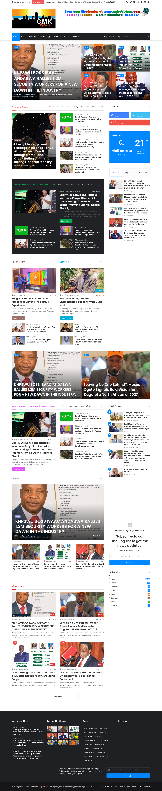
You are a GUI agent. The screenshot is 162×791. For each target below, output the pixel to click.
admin (18, 166)
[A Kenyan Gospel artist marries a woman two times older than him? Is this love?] (116, 416)
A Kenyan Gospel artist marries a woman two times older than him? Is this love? (136, 415)
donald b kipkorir (89, 740)
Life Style (54, 37)
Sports (76, 37)
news (23, 37)
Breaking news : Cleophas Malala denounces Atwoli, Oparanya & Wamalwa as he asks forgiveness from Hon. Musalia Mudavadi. (136, 440)
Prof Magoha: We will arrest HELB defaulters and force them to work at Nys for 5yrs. (136, 426)
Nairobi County (97, 748)
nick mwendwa (89, 752)
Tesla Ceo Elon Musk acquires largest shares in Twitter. (39, 340)
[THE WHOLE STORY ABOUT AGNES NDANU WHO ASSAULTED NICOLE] (52, 742)
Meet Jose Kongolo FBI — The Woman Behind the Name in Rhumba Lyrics (87, 329)
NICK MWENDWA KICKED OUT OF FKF (136, 470)
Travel (88, 107)
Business (56, 107)
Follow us (122, 721)
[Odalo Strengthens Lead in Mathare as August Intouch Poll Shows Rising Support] (116, 211)
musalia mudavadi (101, 744)
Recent (116, 172)
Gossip (66, 37)
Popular (128, 172)
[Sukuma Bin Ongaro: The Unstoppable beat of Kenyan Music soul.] (66, 168)
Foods (62, 107)
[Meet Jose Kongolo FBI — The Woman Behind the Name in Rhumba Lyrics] (66, 327)
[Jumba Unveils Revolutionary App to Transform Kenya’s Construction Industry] (66, 142)
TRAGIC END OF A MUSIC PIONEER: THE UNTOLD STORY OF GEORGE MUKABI (88, 341)
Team (128, 787)
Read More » (66, 221)
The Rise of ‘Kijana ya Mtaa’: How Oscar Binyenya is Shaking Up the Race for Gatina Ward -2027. (132, 89)
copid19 (101, 732)
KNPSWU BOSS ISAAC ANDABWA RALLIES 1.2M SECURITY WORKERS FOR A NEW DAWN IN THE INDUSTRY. (46, 81)
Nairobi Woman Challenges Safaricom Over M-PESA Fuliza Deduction (88, 119)
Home (15, 37)
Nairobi (86, 748)
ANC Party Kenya (90, 732)
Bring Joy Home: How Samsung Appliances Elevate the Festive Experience (88, 131)
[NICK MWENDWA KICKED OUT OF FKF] (116, 472)
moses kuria (88, 744)
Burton (15, 295)
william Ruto (88, 760)
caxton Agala (21, 536)
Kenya (106, 740)
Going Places (116, 605)
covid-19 (98, 736)
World (32, 37)
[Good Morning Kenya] (34, 18)
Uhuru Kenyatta (101, 756)
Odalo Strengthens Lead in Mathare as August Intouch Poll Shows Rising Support (76, 2)
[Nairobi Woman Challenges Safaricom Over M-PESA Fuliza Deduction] (66, 117)
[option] (81, 72)
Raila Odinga (88, 756)
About (122, 787)
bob (62, 295)
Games (68, 107)
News (17, 47)
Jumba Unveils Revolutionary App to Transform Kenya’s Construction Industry (89, 144)
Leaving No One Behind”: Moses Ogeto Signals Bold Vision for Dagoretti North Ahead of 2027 (98, 61)
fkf (99, 740)
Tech (41, 37)
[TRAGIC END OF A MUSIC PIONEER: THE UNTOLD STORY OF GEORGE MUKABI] (66, 340)
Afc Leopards (104, 728)
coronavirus (88, 736)
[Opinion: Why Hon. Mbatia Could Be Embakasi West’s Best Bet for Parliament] (116, 222)
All (50, 107)
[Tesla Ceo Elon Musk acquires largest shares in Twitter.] (18, 340)
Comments (142, 172)
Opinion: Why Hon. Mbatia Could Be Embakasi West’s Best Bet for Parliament (97, 91)
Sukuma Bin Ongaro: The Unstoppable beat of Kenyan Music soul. (87, 169)
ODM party (101, 752)
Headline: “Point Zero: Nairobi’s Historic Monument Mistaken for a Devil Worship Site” (89, 157)
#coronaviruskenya (90, 728)
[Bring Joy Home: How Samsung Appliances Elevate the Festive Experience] (66, 130)
